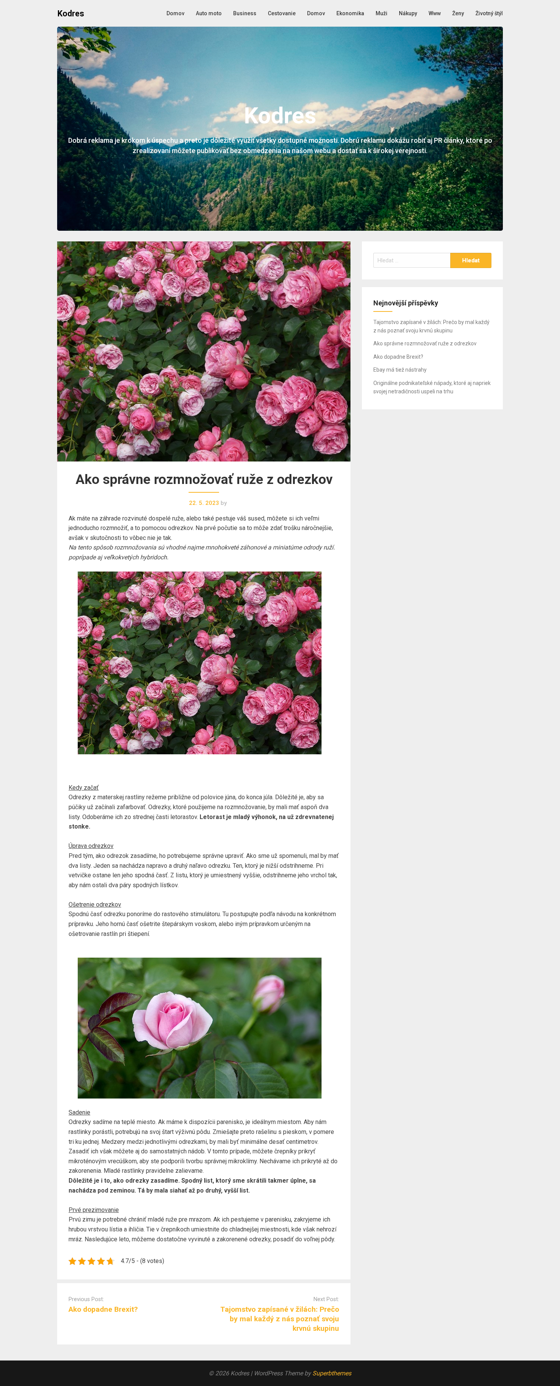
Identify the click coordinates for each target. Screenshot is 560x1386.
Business (244, 13)
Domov (175, 13)
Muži (381, 13)
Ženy (458, 13)
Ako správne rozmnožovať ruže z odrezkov (425, 343)
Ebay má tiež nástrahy (400, 370)
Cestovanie (282, 13)
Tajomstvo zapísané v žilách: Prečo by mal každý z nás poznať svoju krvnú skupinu (279, 1319)
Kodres (71, 13)
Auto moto (209, 13)
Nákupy (408, 13)
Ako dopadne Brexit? (103, 1309)
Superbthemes (331, 1373)
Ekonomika (350, 13)
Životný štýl (489, 13)
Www (435, 13)
